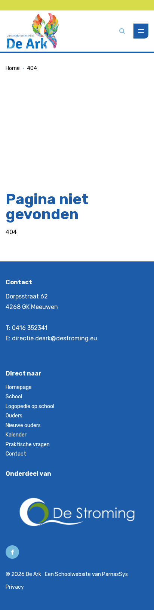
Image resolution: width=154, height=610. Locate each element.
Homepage (19, 387)
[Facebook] (12, 552)
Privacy (15, 587)
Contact (16, 454)
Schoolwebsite (73, 574)
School (14, 396)
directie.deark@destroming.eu (54, 338)
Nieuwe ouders (23, 425)
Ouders (14, 416)
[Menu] (140, 31)
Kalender (16, 435)
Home (13, 68)
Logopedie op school (30, 406)
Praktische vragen (28, 444)
